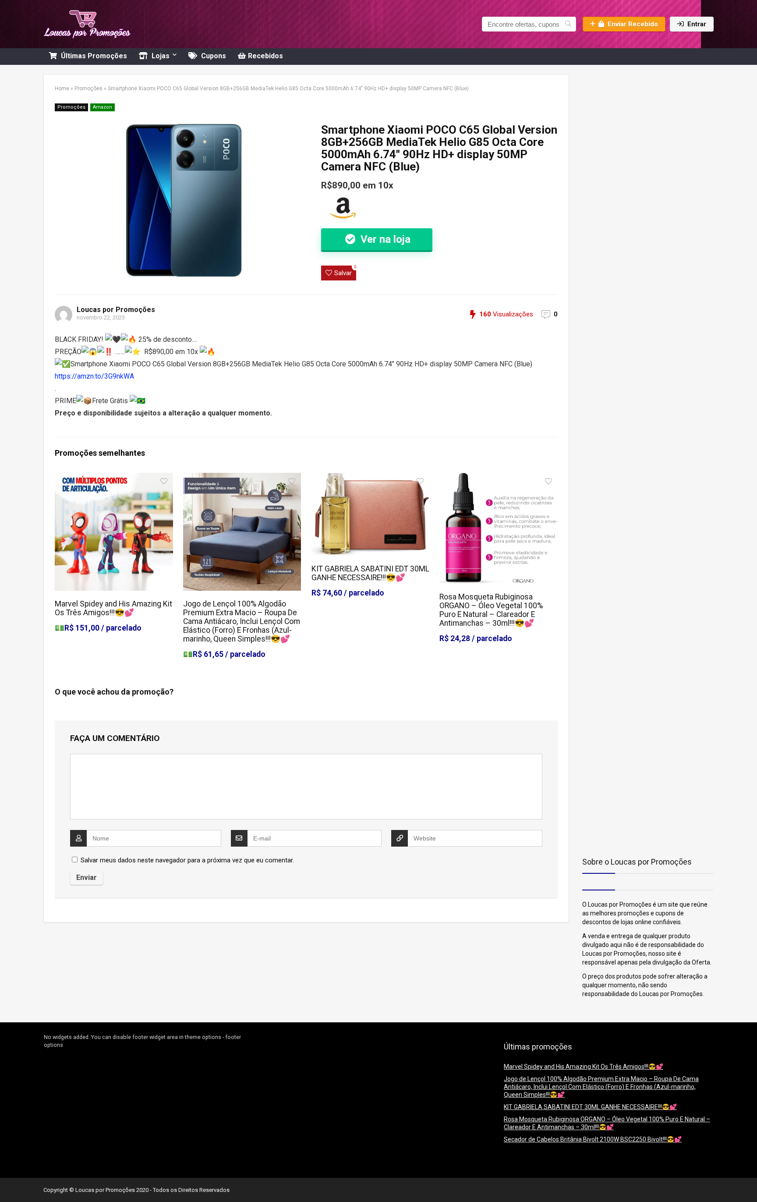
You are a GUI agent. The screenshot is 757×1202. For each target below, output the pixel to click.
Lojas (160, 56)
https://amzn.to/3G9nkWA (94, 376)
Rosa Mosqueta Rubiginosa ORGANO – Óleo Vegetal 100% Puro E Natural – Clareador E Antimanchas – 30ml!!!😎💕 (491, 610)
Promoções (88, 88)
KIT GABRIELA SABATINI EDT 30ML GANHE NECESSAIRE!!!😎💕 (370, 573)
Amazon (102, 107)
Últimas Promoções (93, 56)
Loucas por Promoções (116, 309)
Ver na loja (384, 239)
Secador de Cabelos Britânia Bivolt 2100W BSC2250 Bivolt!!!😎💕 (593, 1139)
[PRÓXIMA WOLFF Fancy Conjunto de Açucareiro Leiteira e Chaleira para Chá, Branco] (748, 1180)
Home (62, 88)
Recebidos (265, 56)
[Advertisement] (637, 129)
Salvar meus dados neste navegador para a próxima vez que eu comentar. (187, 860)
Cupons (212, 56)
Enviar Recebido (633, 24)
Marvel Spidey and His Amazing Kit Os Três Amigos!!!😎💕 (113, 608)
